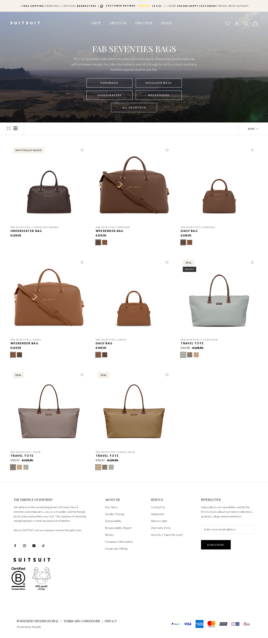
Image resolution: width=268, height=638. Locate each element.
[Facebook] (15, 545)
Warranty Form (161, 528)
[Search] (246, 23)
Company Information (119, 541)
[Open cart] (255, 23)
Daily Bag (189, 231)
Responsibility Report (118, 528)
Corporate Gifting (116, 548)
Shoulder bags (158, 82)
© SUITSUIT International (38, 621)
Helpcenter (158, 514)
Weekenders (158, 95)
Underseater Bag (26, 231)
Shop (96, 23)
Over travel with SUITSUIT (207, 6)
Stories (109, 534)
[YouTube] (33, 545)
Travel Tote (192, 343)
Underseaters (109, 95)
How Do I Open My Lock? (167, 534)
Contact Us (158, 507)
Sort (251, 128)
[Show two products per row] (8, 128)
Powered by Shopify (29, 627)
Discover (143, 23)
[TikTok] (43, 545)
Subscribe (216, 544)
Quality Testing (114, 514)
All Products (134, 107)
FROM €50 (39, 6)
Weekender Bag (110, 231)
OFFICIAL (79, 6)
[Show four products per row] (15, 128)
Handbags (109, 82)
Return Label (159, 521)
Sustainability (113, 521)
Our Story (111, 507)
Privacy (111, 621)
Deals (166, 23)
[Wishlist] (227, 23)
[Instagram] (24, 545)
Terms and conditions (81, 621)
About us (118, 23)
